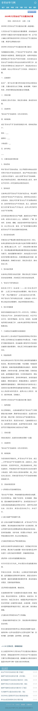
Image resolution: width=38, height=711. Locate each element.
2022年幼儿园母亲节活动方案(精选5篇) (14, 696)
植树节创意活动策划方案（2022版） (13, 676)
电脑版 (18, 704)
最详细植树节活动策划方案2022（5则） (15, 680)
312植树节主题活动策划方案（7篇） (13, 692)
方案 (28, 21)
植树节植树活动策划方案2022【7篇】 (14, 688)
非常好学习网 (10, 704)
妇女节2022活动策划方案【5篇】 (12, 672)
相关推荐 (5, 668)
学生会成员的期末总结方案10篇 (12, 699)
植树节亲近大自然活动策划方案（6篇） (14, 684)
